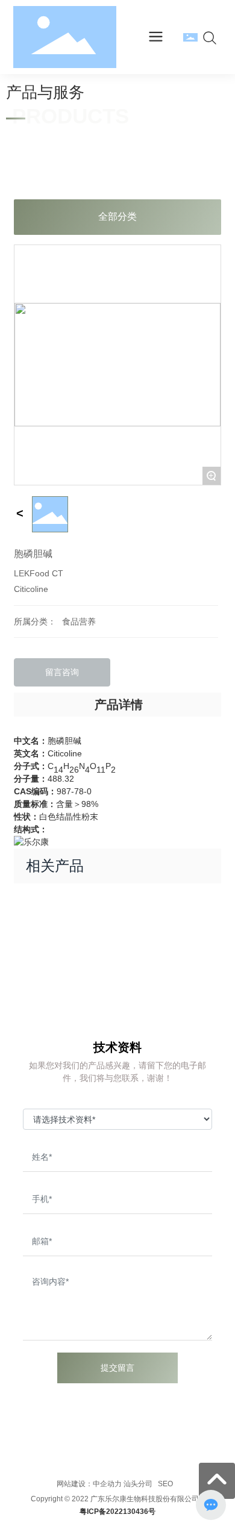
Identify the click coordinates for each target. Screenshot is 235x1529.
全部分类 (117, 216)
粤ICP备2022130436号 (117, 1511)
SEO (164, 1484)
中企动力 (107, 1484)
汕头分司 (138, 1484)
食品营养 (79, 621)
